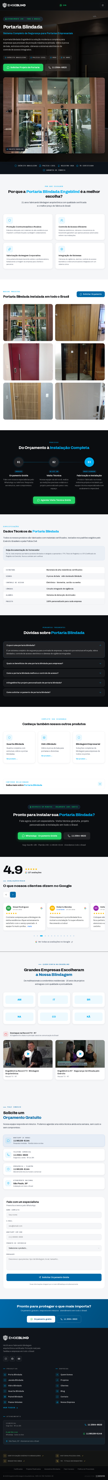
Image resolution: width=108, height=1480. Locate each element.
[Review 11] (67, 935)
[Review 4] (44, 935)
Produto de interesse (16, 1243)
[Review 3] (40, 935)
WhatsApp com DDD (14, 1232)
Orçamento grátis (42, 1319)
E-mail (9, 1221)
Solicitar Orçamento (92, 294)
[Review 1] (34, 935)
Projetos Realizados (33, 1469)
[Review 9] (61, 935)
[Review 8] (58, 935)
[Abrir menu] (102, 5)
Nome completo (12, 1210)
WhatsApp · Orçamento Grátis (41, 836)
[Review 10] (64, 935)
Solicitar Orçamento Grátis (55, 1277)
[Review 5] (48, 935)
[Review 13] (73, 935)
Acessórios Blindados (52, 1469)
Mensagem (10, 1254)
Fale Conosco (69, 1469)
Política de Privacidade (86, 1469)
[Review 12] (70, 935)
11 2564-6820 (59, 67)
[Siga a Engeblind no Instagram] (5, 1358)
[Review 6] (51, 935)
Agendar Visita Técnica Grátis (56, 500)
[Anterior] (6, 895)
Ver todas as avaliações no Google (54, 942)
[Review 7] (54, 935)
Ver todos (9, 1408)
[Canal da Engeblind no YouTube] (19, 1358)
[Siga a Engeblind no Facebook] (12, 1358)
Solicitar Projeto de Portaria (25, 67)
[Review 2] (37, 935)
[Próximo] (13, 895)
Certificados (18, 1469)
